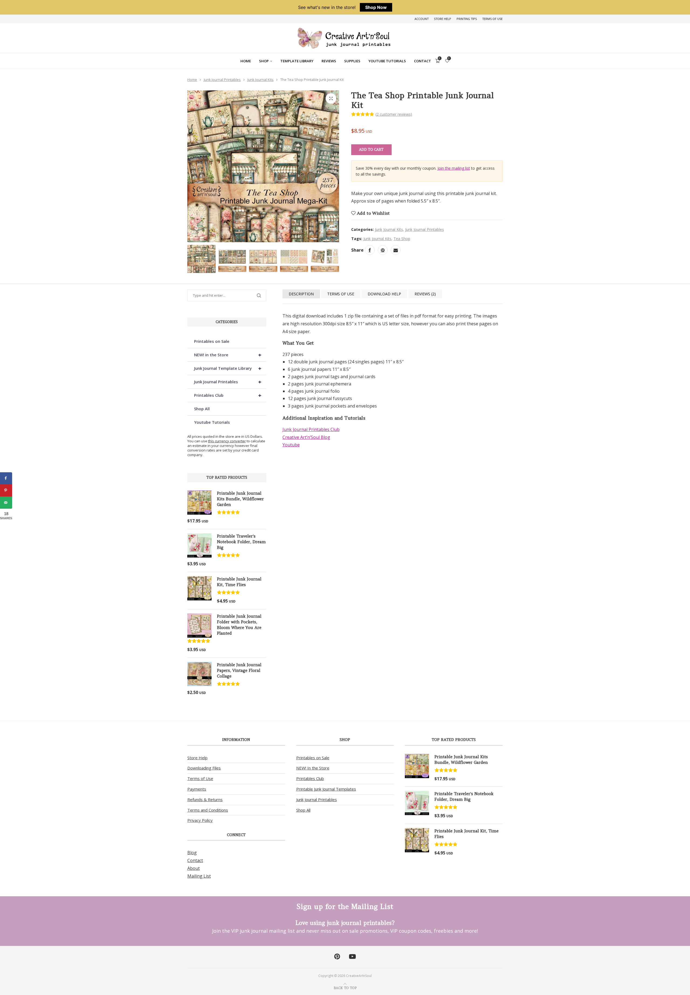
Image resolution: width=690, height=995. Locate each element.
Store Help (442, 19)
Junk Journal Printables (222, 79)
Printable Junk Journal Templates (326, 789)
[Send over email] (6, 503)
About (193, 868)
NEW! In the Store (312, 768)
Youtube (291, 445)
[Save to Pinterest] (6, 490)
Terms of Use (492, 19)
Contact (422, 61)
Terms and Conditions (207, 810)
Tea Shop (402, 238)
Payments (196, 789)
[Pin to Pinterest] (383, 250)
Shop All (202, 408)
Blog (192, 853)
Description (301, 293)
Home (245, 61)
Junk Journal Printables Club (311, 429)
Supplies (352, 61)
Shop (264, 61)
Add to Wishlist (373, 213)
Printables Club (227, 395)
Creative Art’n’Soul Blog (306, 437)
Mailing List (199, 876)
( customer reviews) (393, 114)
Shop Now (376, 7)
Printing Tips (467, 19)
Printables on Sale (211, 341)
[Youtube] (352, 956)
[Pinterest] (337, 956)
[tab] (301, 293)
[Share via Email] (396, 250)
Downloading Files (204, 768)
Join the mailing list (453, 168)
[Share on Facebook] (370, 250)
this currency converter (227, 441)
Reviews (329, 61)
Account (422, 19)
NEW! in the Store (227, 354)
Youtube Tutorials (387, 61)
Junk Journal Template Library (227, 368)
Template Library (296, 61)
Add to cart (371, 149)
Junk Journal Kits (260, 79)
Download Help (384, 293)
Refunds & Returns (205, 799)
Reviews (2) (425, 293)
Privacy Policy (200, 820)
